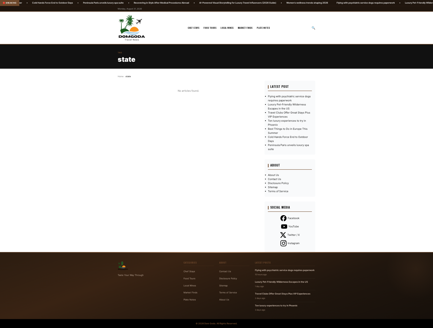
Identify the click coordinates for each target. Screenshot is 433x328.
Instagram (294, 243)
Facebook (293, 218)
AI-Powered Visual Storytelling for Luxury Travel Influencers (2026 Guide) (221, 3)
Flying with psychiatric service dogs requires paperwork (349, 3)
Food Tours (209, 27)
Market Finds (245, 27)
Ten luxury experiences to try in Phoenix (276, 305)
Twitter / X (293, 234)
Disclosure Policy (278, 183)
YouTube (293, 226)
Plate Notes (263, 27)
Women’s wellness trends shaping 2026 (291, 3)
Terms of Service (278, 191)
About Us (273, 175)
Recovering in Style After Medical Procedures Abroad (145, 3)
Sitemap (273, 187)
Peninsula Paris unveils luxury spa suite (87, 3)
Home (120, 76)
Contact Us (274, 179)
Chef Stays (193, 27)
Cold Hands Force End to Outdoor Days (36, 3)
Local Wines (227, 27)
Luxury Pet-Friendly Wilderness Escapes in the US (281, 281)
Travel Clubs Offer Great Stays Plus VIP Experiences (282, 293)
